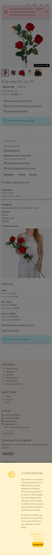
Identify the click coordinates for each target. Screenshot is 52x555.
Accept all (37, 544)
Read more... (36, 533)
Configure (38, 539)
